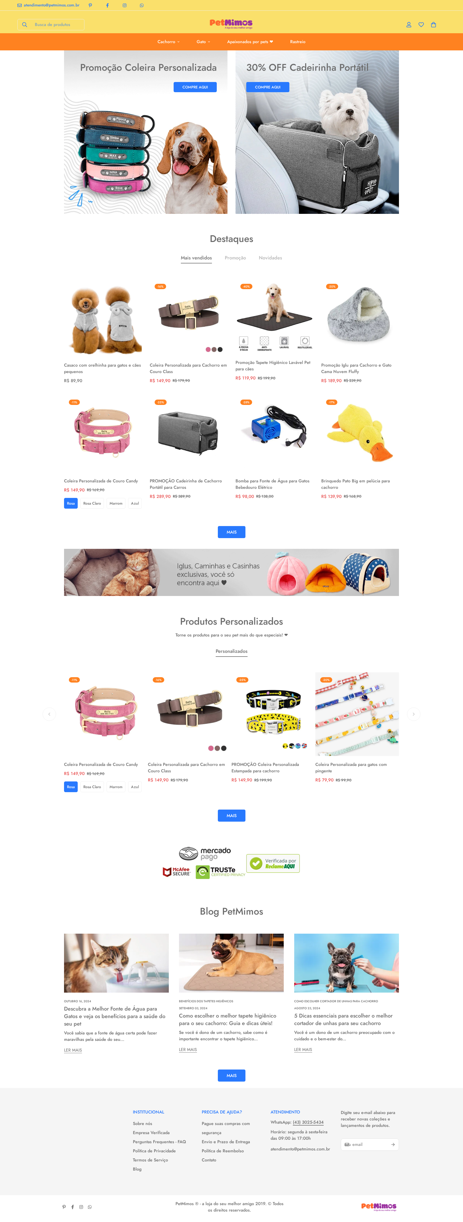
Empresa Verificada (151, 1133)
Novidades (270, 257)
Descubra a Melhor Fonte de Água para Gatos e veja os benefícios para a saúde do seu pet (114, 1016)
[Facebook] (107, 5)
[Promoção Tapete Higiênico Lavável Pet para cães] (274, 316)
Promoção (235, 257)
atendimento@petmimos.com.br (300, 1149)
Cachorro (166, 42)
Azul (135, 503)
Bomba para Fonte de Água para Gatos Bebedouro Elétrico (272, 484)
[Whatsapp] (141, 5)
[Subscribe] (393, 1144)
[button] (433, 24)
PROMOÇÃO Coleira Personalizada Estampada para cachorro (265, 767)
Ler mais (73, 1050)
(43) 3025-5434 (308, 1122)
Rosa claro (92, 503)
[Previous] (49, 714)
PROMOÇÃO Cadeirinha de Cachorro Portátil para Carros (186, 484)
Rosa (71, 503)
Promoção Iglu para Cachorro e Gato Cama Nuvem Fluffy (356, 368)
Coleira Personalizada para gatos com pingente (351, 767)
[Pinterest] (90, 5)
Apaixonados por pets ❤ (250, 42)
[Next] (413, 714)
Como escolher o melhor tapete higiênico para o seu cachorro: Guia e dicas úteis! (227, 1019)
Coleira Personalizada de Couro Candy (101, 481)
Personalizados (232, 651)
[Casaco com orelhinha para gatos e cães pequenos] (103, 318)
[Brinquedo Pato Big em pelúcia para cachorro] (360, 433)
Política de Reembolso (223, 1151)
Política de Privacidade (154, 1151)
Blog (137, 1169)
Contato (209, 1160)
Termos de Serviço (150, 1160)
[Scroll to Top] (452, 1193)
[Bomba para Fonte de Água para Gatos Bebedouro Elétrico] (274, 433)
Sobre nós (142, 1123)
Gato (201, 42)
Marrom (116, 503)
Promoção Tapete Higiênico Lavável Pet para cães (273, 365)
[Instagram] (124, 5)
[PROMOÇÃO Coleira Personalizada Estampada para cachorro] (273, 714)
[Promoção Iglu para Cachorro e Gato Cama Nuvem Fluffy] (360, 318)
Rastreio (297, 42)
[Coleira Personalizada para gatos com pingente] (357, 714)
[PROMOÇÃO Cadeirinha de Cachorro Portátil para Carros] (188, 433)
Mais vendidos (196, 257)
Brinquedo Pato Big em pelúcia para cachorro (355, 484)
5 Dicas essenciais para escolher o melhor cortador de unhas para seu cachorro (343, 1019)
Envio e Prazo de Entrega (226, 1142)
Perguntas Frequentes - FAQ (159, 1142)
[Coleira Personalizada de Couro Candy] (103, 433)
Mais (232, 1075)
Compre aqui (195, 87)
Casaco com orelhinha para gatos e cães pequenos (102, 368)
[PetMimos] (231, 24)
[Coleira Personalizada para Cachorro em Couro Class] (188, 318)
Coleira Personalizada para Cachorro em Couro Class (188, 368)
